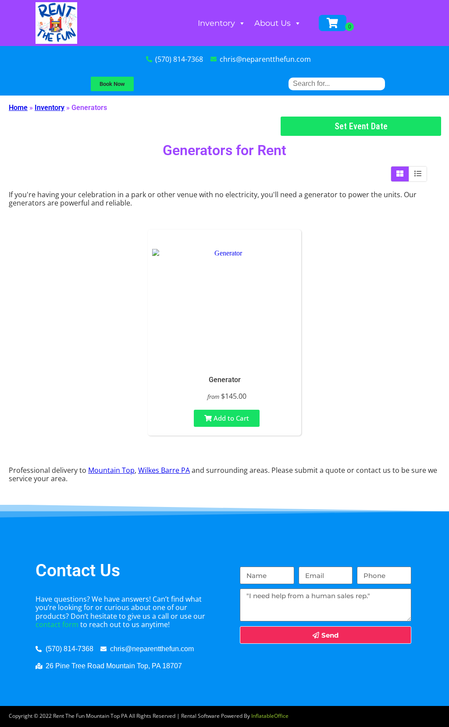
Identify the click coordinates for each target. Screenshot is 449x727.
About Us (272, 23)
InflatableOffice (270, 716)
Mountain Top (111, 470)
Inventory (216, 23)
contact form (57, 624)
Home (18, 107)
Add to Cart (230, 418)
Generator (225, 380)
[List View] (418, 174)
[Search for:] (337, 83)
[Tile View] (400, 174)
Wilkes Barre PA (164, 470)
